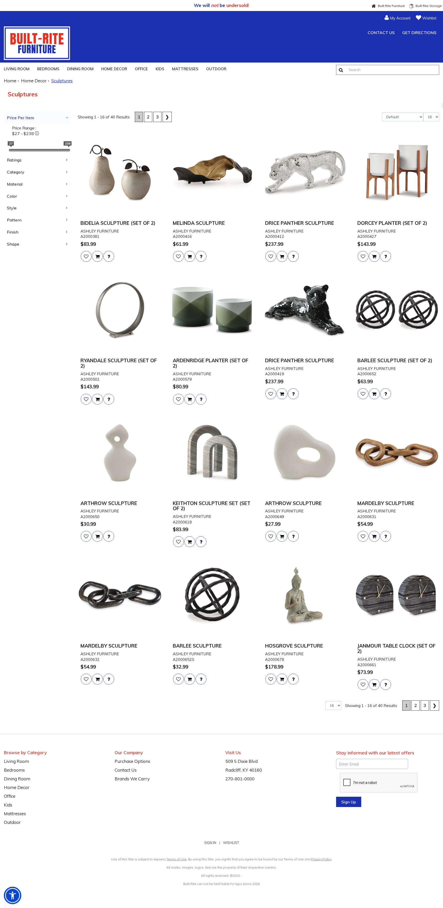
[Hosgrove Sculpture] (305, 596)
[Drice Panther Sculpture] (305, 173)
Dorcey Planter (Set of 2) (392, 223)
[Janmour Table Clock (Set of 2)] (397, 596)
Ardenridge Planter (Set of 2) (210, 363)
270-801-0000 (240, 778)
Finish (12, 232)
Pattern (14, 220)
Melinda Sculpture (199, 223)
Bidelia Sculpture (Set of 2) (117, 223)
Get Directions (418, 32)
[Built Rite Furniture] (37, 43)
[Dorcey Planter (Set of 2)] (397, 173)
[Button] (341, 70)
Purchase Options (132, 761)
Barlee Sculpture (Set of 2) (394, 360)
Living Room (16, 68)
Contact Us (381, 32)
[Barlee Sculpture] (212, 596)
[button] (397, 17)
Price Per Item (20, 117)
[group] (108, 256)
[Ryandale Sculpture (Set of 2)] (120, 311)
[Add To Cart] (97, 256)
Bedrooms (48, 68)
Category (15, 172)
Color (12, 196)
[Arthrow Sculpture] (120, 453)
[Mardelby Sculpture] (397, 453)
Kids (160, 68)
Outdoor (216, 68)
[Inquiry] (109, 256)
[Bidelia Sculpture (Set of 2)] (120, 173)
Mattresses (185, 68)
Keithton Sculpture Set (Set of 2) (211, 506)
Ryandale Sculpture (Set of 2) (118, 363)
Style (12, 207)
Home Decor (114, 68)
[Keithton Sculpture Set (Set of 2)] (212, 453)
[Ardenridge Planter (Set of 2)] (212, 311)
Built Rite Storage (427, 6)
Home (10, 80)
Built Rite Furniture (390, 6)
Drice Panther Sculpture (299, 223)
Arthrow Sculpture (108, 503)
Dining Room (80, 68)
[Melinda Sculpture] (212, 173)
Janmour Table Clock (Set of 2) (396, 648)
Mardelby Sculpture (385, 503)
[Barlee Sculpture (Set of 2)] (397, 311)
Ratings (14, 160)
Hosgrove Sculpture (294, 646)
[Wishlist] (86, 256)
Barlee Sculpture (197, 646)
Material (15, 184)
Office (141, 68)
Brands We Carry (132, 778)
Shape (13, 244)
